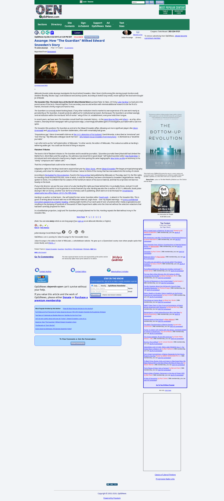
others (125, 119)
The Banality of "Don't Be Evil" (45, 325)
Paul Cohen (161, 257)
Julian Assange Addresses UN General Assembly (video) (53, 329)
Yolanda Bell (155, 246)
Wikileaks (86, 249)
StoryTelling (68, 249)
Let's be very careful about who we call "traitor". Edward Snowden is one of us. (60, 319)
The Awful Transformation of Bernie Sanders (158, 325)
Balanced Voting (149, 257)
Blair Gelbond (169, 319)
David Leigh (103, 197)
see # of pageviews (177, 271)
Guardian (61, 249)
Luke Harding (122, 102)
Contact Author (45, 271)
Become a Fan (137, 35)
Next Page (81, 217)
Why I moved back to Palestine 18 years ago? (158, 231)
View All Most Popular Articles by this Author (77, 308)
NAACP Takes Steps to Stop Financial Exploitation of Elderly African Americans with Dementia (163, 306)
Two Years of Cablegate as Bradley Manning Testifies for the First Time (58, 315)
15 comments (68, 48)
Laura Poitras (52, 130)
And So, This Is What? (151, 342)
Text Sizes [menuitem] (121, 24)
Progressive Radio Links (165, 479)
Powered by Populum (112, 498)
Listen (77, 32)
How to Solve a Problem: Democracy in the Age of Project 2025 (164, 373)
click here (168, 390)
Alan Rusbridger (131, 156)
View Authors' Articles (119, 271)
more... (52, 243)
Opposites (147, 252)
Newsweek (51, 51)
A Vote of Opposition (151, 378)
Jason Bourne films (111, 119)
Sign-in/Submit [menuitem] (83, 24)
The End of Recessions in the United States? (158, 281)
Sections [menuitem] (42, 24)
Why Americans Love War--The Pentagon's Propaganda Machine (165, 238)
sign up (81, 221)
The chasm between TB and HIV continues (158, 337)
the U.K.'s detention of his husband (88, 134)
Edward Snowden (109, 169)
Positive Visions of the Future (153, 319)
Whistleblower (78, 249)
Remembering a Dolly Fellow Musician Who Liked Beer (162, 312)
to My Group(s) (40, 252)
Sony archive (85, 175)
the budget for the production (57, 175)
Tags (93, 249)
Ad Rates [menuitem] (108, 24)
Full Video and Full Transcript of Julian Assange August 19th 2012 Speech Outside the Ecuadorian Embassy (70, 312)
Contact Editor (80, 271)
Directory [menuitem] (56, 24)
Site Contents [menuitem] (70, 24)
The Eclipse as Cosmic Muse (153, 300)
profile (118, 158)
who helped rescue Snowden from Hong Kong (98, 137)
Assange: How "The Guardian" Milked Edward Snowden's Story (55, 322)
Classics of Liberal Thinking (165, 475)
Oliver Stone (90, 169)
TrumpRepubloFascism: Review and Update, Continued (162, 269)
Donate (67, 297)
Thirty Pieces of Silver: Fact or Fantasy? (156, 368)
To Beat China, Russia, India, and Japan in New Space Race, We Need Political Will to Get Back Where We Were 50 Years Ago (165, 362)
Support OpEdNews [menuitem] (97, 24)
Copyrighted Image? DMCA (41, 85)
